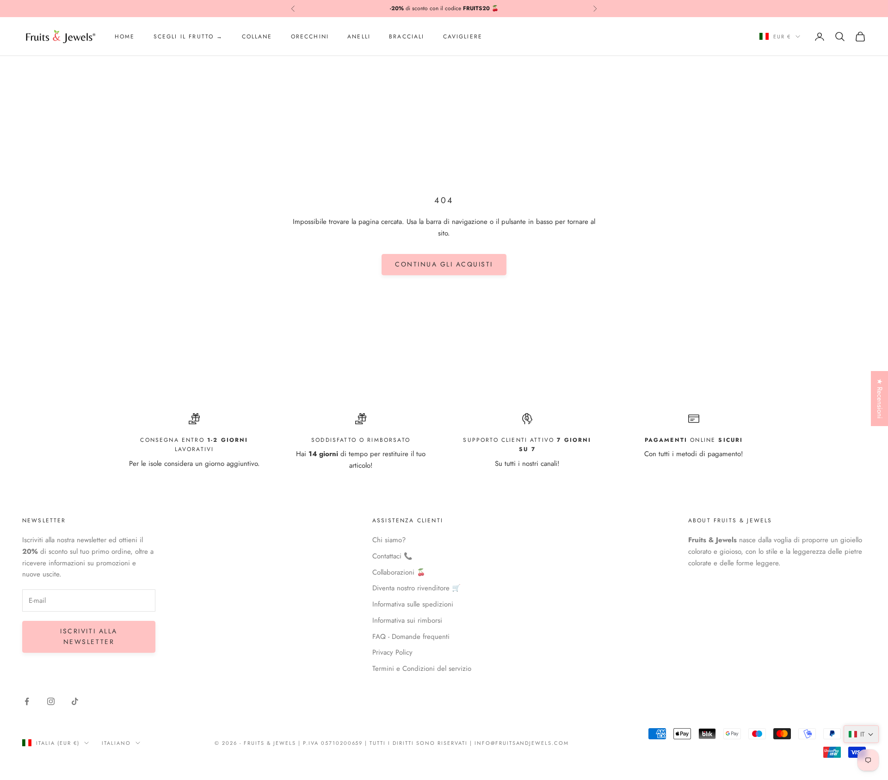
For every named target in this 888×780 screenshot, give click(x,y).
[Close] (572, 319)
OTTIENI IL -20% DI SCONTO (444, 435)
